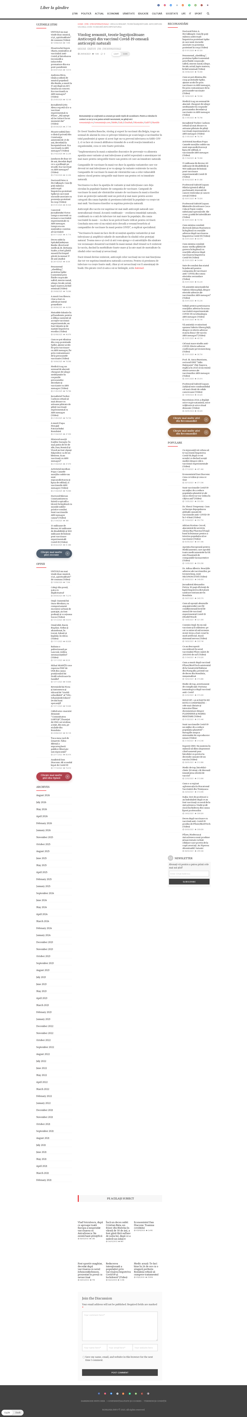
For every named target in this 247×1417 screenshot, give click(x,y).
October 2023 (43, 956)
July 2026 (41, 802)
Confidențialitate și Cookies (124, 1401)
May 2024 (41, 907)
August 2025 (43, 851)
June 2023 (41, 984)
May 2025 (41, 865)
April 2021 (41, 1166)
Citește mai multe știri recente (51, 553)
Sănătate (129, 13)
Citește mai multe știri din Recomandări (186, 419)
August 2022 (43, 1054)
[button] (120, 54)
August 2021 (42, 1138)
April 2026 (42, 816)
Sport (198, 13)
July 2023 (41, 977)
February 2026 (44, 823)
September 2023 (45, 963)
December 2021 (44, 1110)
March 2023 (42, 1005)
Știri (75, 13)
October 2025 (43, 844)
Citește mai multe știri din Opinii (51, 776)
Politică (86, 13)
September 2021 (45, 1131)
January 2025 (43, 886)
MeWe (114, 122)
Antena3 (139, 268)
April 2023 (41, 998)
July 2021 (41, 1145)
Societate (172, 13)
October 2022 (43, 1040)
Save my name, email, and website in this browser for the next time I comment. (119, 1359)
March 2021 (42, 1173)
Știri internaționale (99, 24)
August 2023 (42, 970)
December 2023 (44, 942)
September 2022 (45, 1047)
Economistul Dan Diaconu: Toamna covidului (144, 1225)
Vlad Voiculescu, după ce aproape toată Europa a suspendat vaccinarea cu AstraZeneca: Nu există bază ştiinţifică (90, 1229)
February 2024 (44, 928)
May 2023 (41, 991)
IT (190, 13)
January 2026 (43, 830)
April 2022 (42, 1082)
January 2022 (43, 1103)
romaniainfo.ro (86, 122)
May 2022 (41, 1075)
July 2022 (41, 1061)
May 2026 (41, 809)
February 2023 (44, 1012)
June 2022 (41, 1068)
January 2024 (43, 935)
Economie (113, 13)
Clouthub (128, 122)
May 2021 (41, 1159)
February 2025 (44, 879)
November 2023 (44, 949)
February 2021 (43, 1180)
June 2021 (41, 1152)
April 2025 (41, 872)
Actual (99, 13)
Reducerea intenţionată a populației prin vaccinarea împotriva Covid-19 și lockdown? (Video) (118, 1270)
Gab (120, 122)
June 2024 (41, 900)
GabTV (148, 122)
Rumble (155, 122)
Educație (143, 13)
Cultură (157, 13)
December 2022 (44, 1026)
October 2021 (43, 1124)
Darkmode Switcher (93, 1401)
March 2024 (42, 921)
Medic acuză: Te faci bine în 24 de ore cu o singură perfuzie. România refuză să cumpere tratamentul (146, 1269)
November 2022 (44, 1033)
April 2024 (42, 914)
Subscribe (189, 881)
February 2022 (44, 1096)
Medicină (82, 49)
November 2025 (44, 837)
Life (184, 13)
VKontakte (138, 122)
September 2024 (45, 893)
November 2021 (44, 1117)
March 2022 (42, 1089)
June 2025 (41, 858)
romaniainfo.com (102, 122)
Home (80, 24)
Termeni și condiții (155, 1401)
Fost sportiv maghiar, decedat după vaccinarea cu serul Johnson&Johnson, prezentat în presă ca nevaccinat (90, 1270)
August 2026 (43, 795)
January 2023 (43, 1019)
